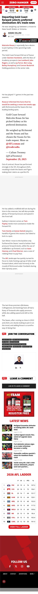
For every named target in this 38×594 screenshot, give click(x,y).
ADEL (13, 505)
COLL (13, 517)
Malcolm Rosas (8, 45)
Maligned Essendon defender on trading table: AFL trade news (25, 428)
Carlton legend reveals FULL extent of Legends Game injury (24, 437)
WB (13, 513)
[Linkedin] (17, 368)
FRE (13, 485)
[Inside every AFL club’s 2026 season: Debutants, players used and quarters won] (7, 465)
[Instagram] (22, 566)
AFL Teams (5, 342)
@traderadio (12, 147)
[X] (21, 368)
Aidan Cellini (14, 33)
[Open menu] (2, 2)
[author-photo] (19, 364)
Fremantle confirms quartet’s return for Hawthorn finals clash (24, 455)
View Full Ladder (19, 527)
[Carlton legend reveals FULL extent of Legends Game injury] (7, 437)
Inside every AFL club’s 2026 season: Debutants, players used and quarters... (24, 465)
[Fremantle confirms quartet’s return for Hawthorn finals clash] (7, 455)
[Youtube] (28, 566)
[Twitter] (16, 566)
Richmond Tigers (27, 346)
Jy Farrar (19, 63)
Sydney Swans (6, 349)
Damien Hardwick (14, 58)
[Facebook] (9, 566)
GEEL (13, 501)
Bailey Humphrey (9, 65)
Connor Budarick (27, 65)
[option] (12, 10)
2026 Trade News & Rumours (20, 339)
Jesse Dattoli (20, 231)
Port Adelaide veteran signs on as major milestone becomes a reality (24, 446)
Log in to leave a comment (19, 386)
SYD (13, 489)
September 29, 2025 (16, 159)
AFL (6, 258)
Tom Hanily (6, 231)
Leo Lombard (23, 60)
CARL (13, 522)
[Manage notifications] (4, 581)
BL (12, 493)
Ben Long (28, 63)
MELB (14, 509)
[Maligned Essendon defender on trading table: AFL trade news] (7, 428)
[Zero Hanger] (19, 3)
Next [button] (35, 10)
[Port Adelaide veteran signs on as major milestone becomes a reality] (7, 446)
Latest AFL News (7, 339)
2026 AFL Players (7, 346)
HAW (13, 497)
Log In (33, 2)
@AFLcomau (13, 143)
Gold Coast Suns (14, 342)
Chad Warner (17, 251)
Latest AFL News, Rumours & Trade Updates (14, 344)
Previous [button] (3, 10)
